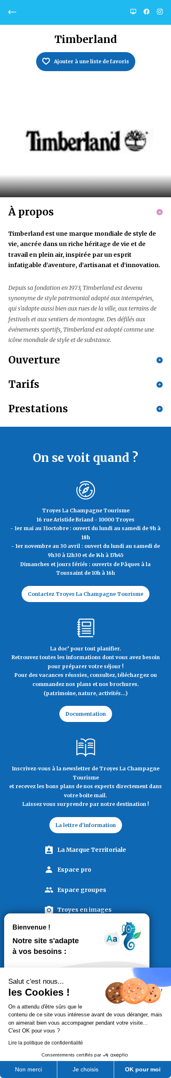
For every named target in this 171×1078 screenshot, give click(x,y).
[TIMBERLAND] (85, 141)
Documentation (86, 714)
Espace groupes (81, 890)
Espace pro (74, 869)
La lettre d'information (86, 825)
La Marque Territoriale (91, 849)
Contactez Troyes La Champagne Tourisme (85, 594)
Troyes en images (84, 909)
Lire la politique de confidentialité (45, 1043)
